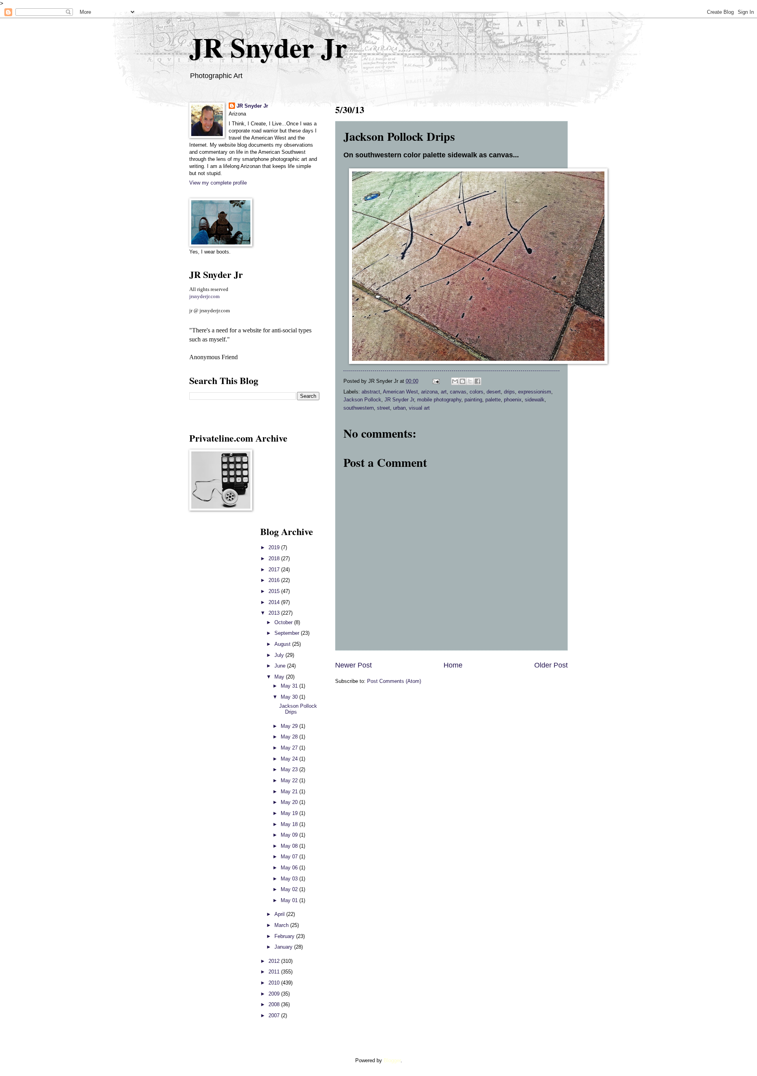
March (282, 925)
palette (493, 400)
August (283, 644)
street (383, 408)
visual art (419, 408)
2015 (274, 591)
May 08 (290, 846)
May (280, 677)
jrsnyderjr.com (204, 296)
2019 (274, 547)
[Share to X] (470, 381)
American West (400, 392)
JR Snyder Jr (268, 47)
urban (399, 408)
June (280, 666)
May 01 (290, 900)
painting (473, 400)
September (287, 633)
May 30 (290, 697)
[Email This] (455, 381)
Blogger (392, 1060)
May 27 (290, 748)
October (284, 622)
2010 (274, 983)
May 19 (290, 813)
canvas (458, 392)
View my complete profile (218, 183)
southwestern (358, 408)
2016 (274, 580)
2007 (274, 1015)
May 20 (290, 802)
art (444, 392)
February (285, 936)
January (284, 947)
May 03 (290, 879)
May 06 (290, 868)
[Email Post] (435, 381)
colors (476, 392)
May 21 (290, 791)
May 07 (290, 857)
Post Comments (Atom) (394, 681)
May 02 (290, 889)
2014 (274, 602)
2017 (274, 569)
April (280, 914)
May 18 (290, 824)
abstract (371, 392)
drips (509, 392)
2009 (274, 994)
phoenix (513, 400)
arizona (429, 392)
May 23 (290, 769)
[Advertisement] (213, 642)
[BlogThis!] (462, 381)
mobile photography (439, 400)
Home (453, 665)
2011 (274, 972)
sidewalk (534, 400)
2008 (274, 1004)
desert (494, 392)
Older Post (551, 665)
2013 (274, 613)
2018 (274, 558)
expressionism (534, 392)
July (279, 655)
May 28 (290, 737)
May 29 (290, 726)
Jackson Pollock (362, 400)
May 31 (290, 686)
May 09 (290, 835)
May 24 (290, 759)
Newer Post (353, 665)
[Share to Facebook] (477, 381)
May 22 (290, 780)
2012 (274, 961)
